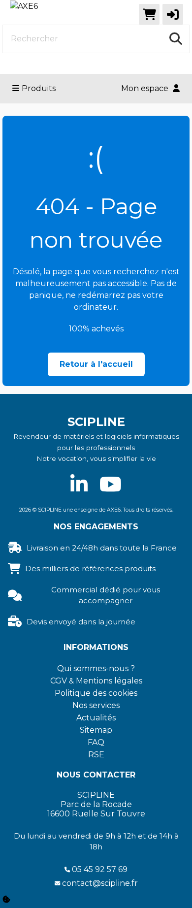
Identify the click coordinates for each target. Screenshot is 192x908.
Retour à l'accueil (96, 364)
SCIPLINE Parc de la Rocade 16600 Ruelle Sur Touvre (96, 804)
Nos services (96, 705)
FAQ (96, 742)
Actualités (96, 717)
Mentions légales (109, 680)
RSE (96, 754)
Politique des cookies (96, 693)
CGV (58, 680)
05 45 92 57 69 (100, 869)
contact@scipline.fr (100, 883)
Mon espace (145, 88)
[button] (172, 14)
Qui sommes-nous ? (96, 668)
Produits (39, 88)
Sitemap (96, 730)
